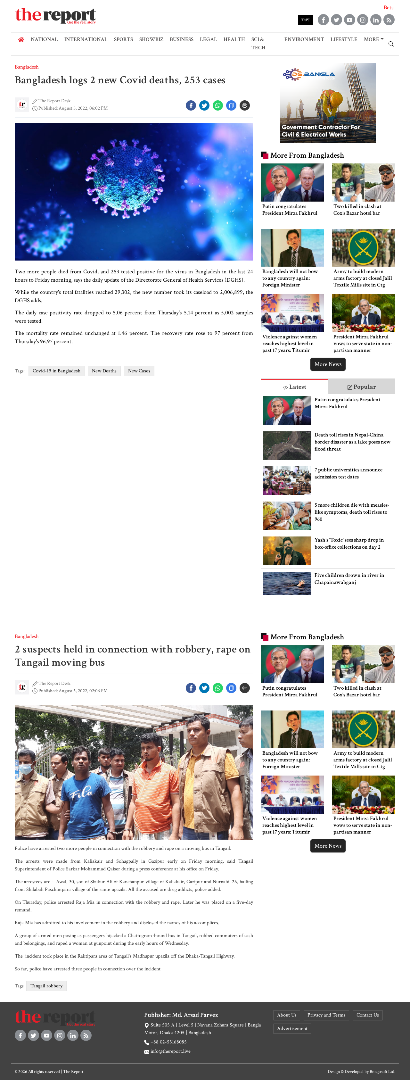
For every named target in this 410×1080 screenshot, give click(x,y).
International (86, 39)
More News (328, 364)
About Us (287, 1015)
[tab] (294, 386)
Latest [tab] (297, 387)
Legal (208, 39)
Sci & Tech (258, 43)
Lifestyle (344, 39)
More (371, 39)
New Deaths (104, 371)
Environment (304, 39)
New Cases (139, 371)
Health (234, 39)
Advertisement (292, 1028)
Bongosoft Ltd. (382, 1072)
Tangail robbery (46, 986)
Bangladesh (27, 67)
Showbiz (151, 39)
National (44, 39)
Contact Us (368, 1015)
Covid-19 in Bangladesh (56, 371)
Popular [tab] (364, 387)
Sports (123, 39)
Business (181, 39)
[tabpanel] (328, 494)
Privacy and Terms (327, 1015)
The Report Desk (54, 101)
